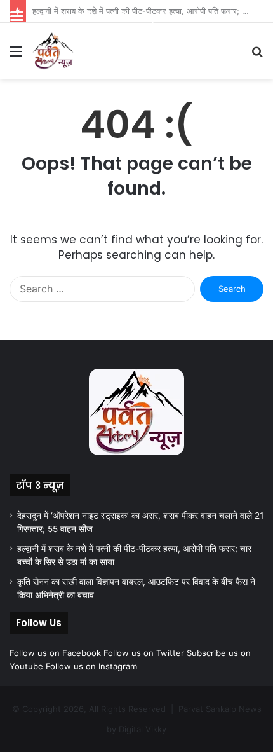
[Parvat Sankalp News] (53, 51)
